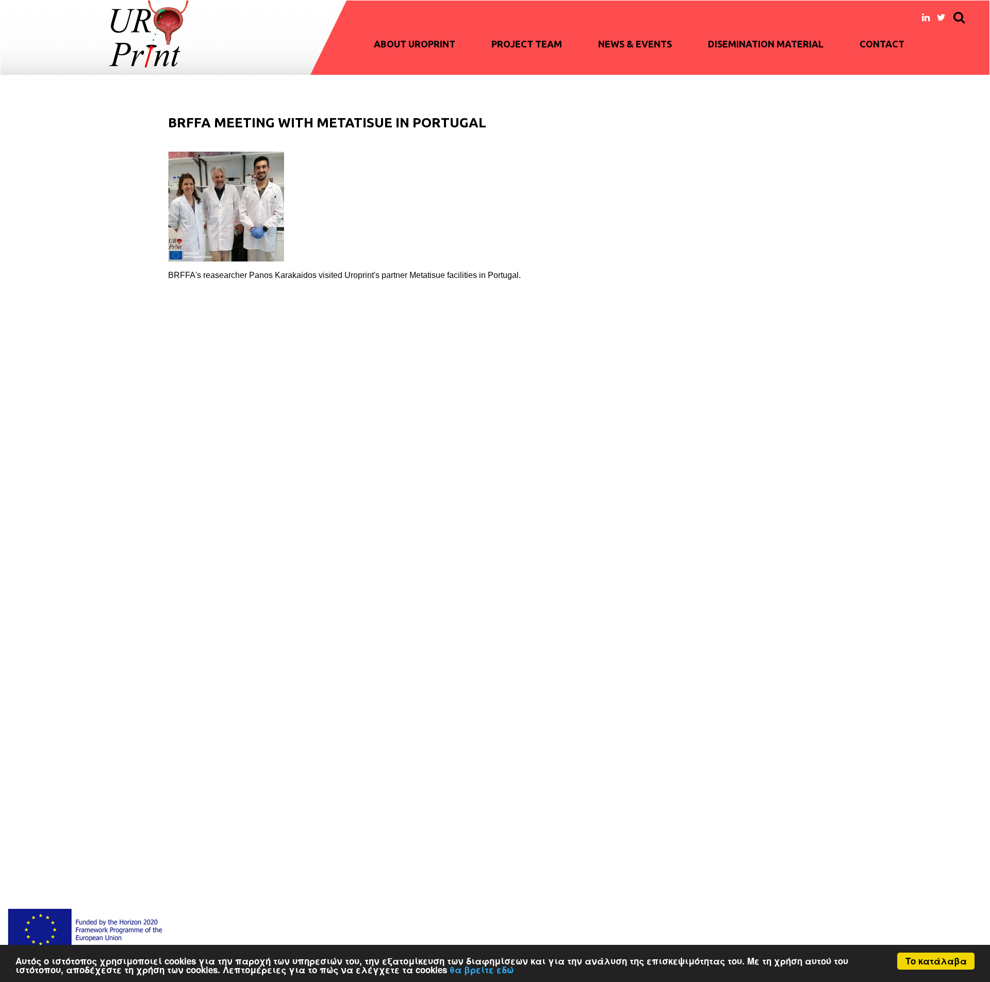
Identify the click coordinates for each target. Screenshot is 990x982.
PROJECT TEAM (526, 44)
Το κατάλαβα (936, 961)
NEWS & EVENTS (635, 44)
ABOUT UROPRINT (414, 44)
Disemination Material (765, 44)
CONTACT (882, 44)
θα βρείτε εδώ (482, 969)
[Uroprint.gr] (149, 34)
